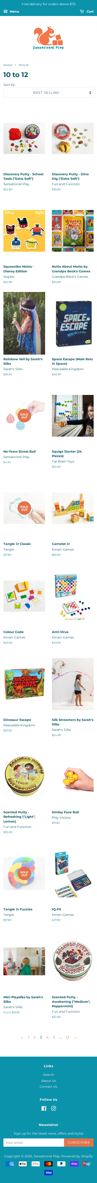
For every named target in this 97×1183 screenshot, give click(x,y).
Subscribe (79, 1142)
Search (48, 1074)
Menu (14, 11)
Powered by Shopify (77, 1156)
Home (7, 65)
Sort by (9, 85)
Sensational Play (47, 1156)
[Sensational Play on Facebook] (43, 1109)
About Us (48, 1081)
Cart (90, 11)
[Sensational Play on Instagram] (53, 1109)
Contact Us (48, 1086)
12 (67, 1037)
